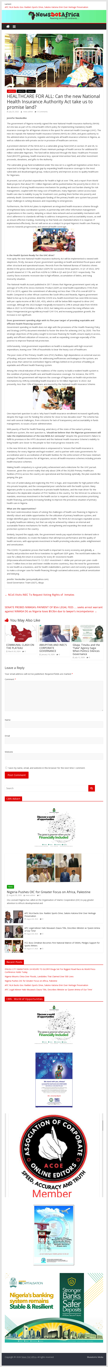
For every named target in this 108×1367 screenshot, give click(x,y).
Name (8, 719)
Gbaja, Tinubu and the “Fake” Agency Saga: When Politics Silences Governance (86, 649)
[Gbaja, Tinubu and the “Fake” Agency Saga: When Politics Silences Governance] (87, 626)
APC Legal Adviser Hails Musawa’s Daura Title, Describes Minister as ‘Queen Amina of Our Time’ (48, 989)
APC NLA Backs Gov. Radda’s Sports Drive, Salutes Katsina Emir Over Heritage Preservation (46, 7)
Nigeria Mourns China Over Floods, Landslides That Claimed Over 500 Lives (39, 976)
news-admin (28, 111)
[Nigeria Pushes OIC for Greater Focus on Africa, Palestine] (54, 855)
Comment (10, 679)
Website (9, 751)
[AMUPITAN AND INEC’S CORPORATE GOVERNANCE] (54, 626)
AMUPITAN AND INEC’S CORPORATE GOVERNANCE (53, 648)
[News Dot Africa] (8, 27)
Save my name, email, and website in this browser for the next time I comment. (46, 767)
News (10, 886)
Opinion (31, 91)
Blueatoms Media (95, 1357)
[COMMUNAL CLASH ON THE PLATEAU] (21, 626)
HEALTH (21, 91)
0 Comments (42, 111)
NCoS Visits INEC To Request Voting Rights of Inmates (39, 594)
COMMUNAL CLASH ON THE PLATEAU (20, 646)
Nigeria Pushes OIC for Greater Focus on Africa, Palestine (48, 892)
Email (7, 735)
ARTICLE (11, 91)
